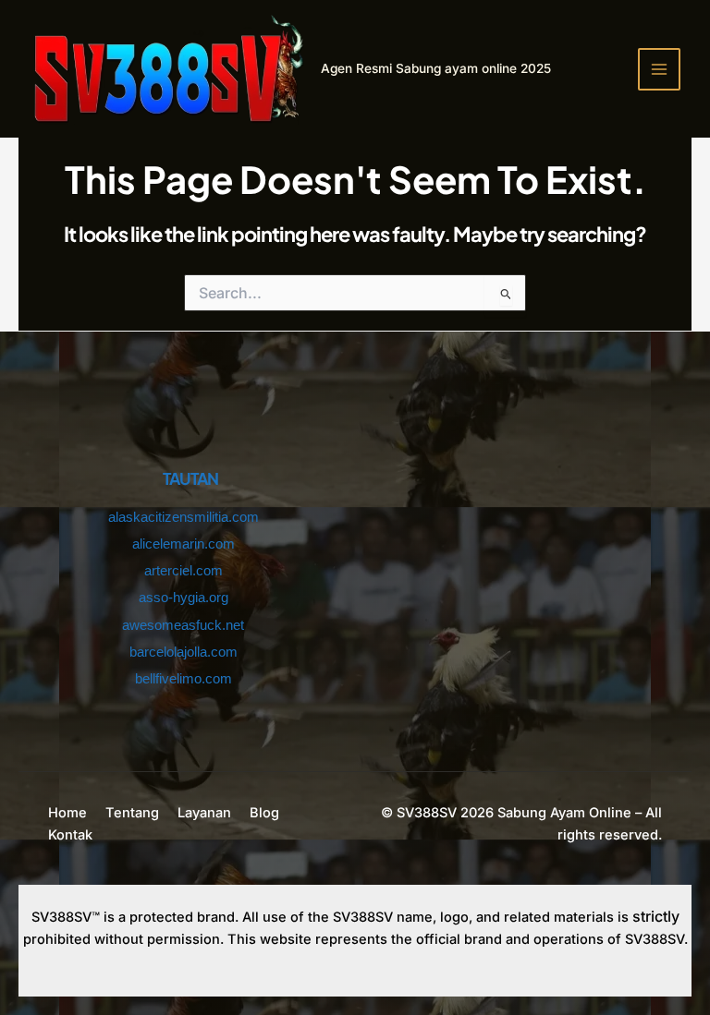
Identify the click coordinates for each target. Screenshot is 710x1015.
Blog (264, 812)
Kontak (70, 835)
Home (67, 812)
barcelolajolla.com (183, 652)
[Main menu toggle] (659, 69)
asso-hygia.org (183, 597)
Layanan (204, 812)
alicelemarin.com (183, 544)
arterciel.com (183, 570)
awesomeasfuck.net (183, 625)
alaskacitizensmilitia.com (183, 517)
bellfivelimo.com (183, 678)
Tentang (132, 812)
